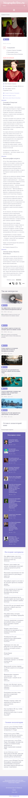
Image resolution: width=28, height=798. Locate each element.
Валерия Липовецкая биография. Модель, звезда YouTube (14, 469)
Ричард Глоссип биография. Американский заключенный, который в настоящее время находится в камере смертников (13, 764)
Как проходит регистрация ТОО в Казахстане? (14, 450)
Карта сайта (14, 792)
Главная (14, 790)
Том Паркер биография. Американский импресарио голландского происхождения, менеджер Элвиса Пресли (15, 526)
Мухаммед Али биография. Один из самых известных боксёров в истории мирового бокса (14, 539)
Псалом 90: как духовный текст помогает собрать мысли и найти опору (14, 607)
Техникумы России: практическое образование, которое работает (12, 638)
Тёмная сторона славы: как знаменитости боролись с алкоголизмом (12, 702)
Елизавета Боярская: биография (12, 93)
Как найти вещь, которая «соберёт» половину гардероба (14, 614)
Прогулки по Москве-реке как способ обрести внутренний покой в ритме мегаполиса (13, 755)
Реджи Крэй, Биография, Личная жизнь (15, 515)
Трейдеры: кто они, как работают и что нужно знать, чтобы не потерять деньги (13, 646)
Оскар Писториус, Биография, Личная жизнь (14, 441)
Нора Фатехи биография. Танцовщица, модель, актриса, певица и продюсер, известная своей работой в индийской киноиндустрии (15, 488)
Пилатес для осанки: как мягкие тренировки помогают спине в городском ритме (13, 566)
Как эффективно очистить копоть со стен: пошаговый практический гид (12, 557)
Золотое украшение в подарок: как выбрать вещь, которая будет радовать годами (14, 621)
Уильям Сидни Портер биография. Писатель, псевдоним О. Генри (13, 728)
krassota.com (16, 796)
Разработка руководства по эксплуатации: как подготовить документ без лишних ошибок (14, 598)
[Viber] (13, 283)
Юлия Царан (8, 653)
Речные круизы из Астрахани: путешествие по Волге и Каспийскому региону (13, 590)
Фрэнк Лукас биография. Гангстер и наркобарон (15, 477)
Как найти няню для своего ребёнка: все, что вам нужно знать (15, 459)
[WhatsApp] (16, 283)
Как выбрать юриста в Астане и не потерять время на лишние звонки (14, 582)
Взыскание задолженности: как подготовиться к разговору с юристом (14, 574)
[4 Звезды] (19, 279)
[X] (20, 283)
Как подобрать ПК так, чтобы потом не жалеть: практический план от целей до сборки (13, 711)
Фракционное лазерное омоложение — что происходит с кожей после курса (12, 677)
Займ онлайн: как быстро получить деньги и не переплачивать (13, 735)
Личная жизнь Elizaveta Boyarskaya (13, 98)
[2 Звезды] (17, 279)
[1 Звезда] (16, 279)
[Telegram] (9, 283)
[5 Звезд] (20, 279)
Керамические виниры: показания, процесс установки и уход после (13, 659)
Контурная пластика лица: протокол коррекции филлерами (12, 694)
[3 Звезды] (18, 279)
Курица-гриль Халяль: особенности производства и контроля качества (13, 630)
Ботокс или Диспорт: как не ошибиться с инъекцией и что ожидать (13, 685)
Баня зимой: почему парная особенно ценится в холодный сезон (13, 667)
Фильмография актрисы (10, 95)
